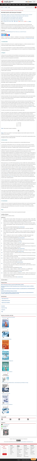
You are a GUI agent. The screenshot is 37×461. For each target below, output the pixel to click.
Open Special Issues (5, 298)
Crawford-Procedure (23, 31)
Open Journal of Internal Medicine (7, 404)
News (17, 4)
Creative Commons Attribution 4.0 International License (25, 441)
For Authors (19, 450)
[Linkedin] (19, 419)
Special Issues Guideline (6, 302)
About (20, 4)
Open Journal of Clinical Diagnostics (7, 360)
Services (23, 4)
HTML (15, 21)
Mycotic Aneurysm (4, 31)
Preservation (32, 451)
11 (7, 169)
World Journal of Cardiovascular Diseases (8, 317)
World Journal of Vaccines (6, 393)
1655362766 (5, 428)
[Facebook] (10, 419)
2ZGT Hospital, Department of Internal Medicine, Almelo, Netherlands (12, 17)
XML (17, 21)
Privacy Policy (32, 453)
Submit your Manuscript (25, 459)
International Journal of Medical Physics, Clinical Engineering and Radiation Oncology (15, 382)
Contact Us (3, 309)
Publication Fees (19, 454)
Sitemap (11, 451)
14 (1, 268)
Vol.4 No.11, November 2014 (18, 10)
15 (12, 176)
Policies (32, 445)
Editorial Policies (19, 449)
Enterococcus (17, 31)
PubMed (23, 237)
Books (13, 4)
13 (1, 263)
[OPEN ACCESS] (29, 1)
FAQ (2, 311)
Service (25, 445)
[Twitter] (2, 419)
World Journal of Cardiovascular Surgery (7, 10)
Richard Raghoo (3, 14)
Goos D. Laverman (29, 14)
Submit (27, 4)
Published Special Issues (6, 300)
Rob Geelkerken (22, 14)
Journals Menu (4, 279)
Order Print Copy (4, 307)
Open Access (32, 447)
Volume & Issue (26, 456)
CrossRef (19, 237)
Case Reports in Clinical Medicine (7, 371)
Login (34, 1)
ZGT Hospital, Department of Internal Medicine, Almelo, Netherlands (11, 18)
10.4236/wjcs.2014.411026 (7, 21)
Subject (11, 448)
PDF (12, 21)
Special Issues (19, 456)
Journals (9, 4)
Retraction (32, 452)
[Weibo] (28, 419)
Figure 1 (31, 106)
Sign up (18, 459)
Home (2, 4)
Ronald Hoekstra (17, 14)
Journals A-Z (12, 447)
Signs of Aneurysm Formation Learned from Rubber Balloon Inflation (12, 284)
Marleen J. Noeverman (10, 14)
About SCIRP (18, 446)
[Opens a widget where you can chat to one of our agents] (33, 459)
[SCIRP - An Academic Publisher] (7, 1)
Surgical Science (4, 328)
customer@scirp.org (6, 424)
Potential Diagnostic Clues (11, 31)
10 (1, 252)
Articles (5, 4)
